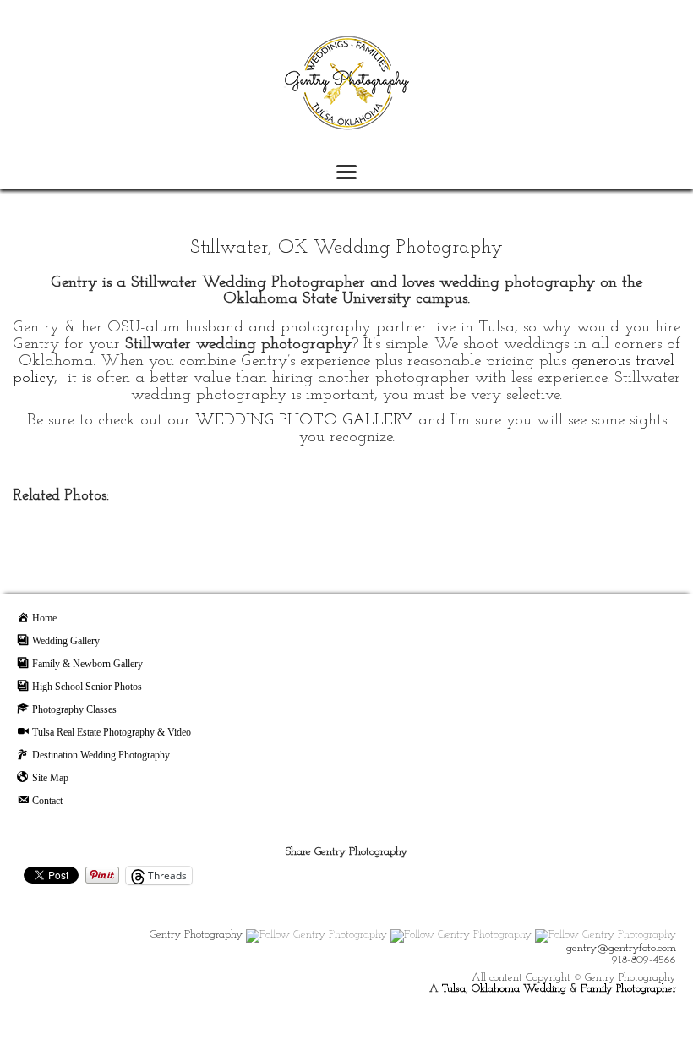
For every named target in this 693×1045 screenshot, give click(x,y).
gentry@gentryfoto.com (621, 948)
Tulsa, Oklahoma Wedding (504, 988)
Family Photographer (628, 988)
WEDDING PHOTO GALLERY (304, 421)
